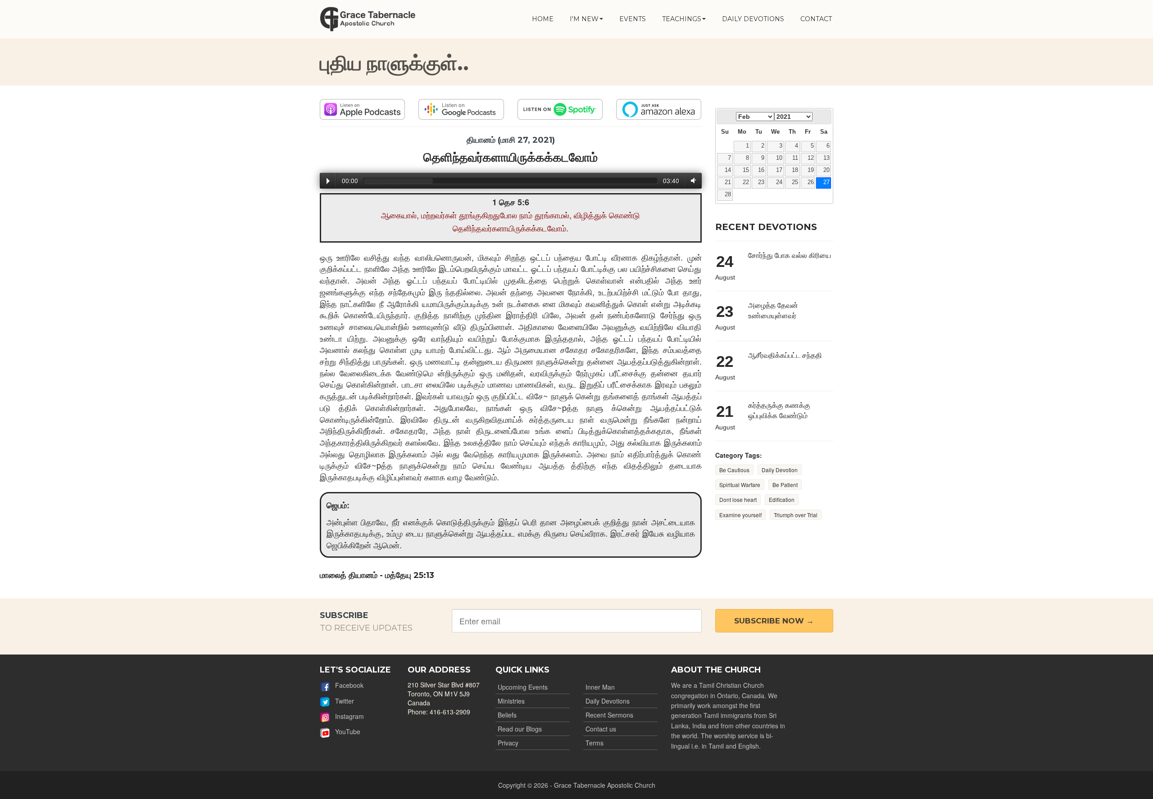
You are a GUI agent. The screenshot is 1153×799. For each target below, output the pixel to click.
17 (779, 170)
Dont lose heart (738, 499)
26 (811, 182)
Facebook (346, 685)
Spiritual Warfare (739, 484)
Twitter (342, 700)
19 (811, 170)
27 (826, 182)
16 (761, 170)
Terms (595, 742)
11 (795, 158)
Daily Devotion (780, 470)
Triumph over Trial (795, 515)
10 (779, 158)
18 (795, 170)
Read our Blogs (520, 728)
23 (761, 182)
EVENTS (632, 19)
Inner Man (600, 686)
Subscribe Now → (774, 620)
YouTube (345, 731)
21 (728, 182)
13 (826, 158)
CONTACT (816, 19)
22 (746, 182)
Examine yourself (740, 515)
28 (728, 194)
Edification (781, 499)
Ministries (511, 700)
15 (746, 170)
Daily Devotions (608, 700)
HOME (543, 19)
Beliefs (507, 714)
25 (795, 182)
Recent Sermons (609, 714)
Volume (692, 181)
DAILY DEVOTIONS (753, 19)
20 (826, 170)
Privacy (508, 742)
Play (328, 181)
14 (728, 170)
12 (811, 158)
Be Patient (785, 484)
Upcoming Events (523, 686)
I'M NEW (584, 19)
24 (779, 182)
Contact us (601, 728)
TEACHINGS (681, 19)
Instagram (347, 716)
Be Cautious (734, 470)
